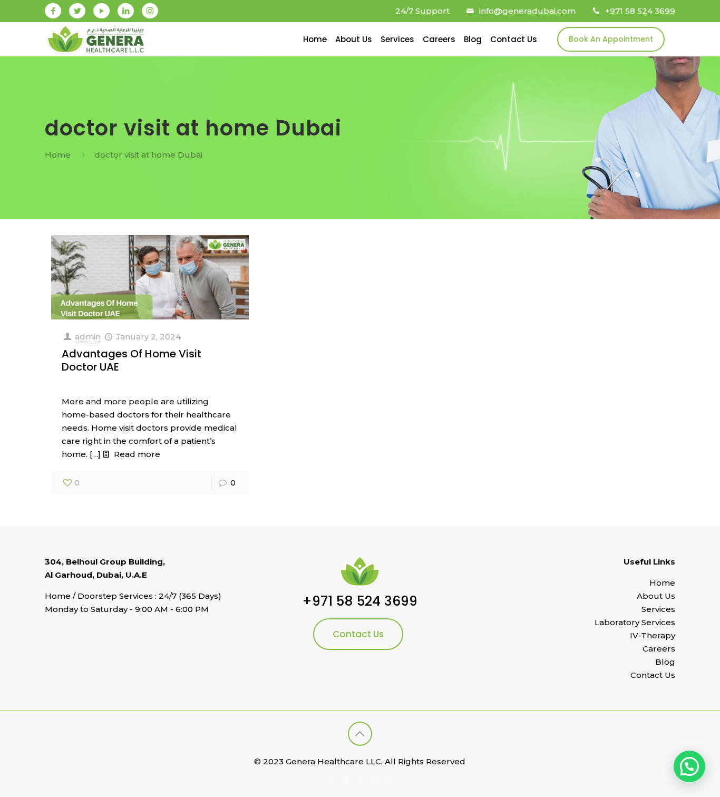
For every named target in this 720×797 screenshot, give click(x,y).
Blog (665, 662)
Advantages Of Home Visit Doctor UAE (131, 360)
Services (658, 609)
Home (58, 155)
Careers (659, 649)
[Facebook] (53, 10)
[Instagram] (150, 10)
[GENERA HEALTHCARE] (95, 39)
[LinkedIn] (126, 10)
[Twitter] (77, 10)
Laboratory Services (635, 622)
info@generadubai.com (527, 11)
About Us (656, 596)
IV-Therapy (652, 635)
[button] (689, 766)
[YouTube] (101, 10)
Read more (137, 454)
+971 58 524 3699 (640, 11)
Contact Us (358, 634)
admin (88, 337)
